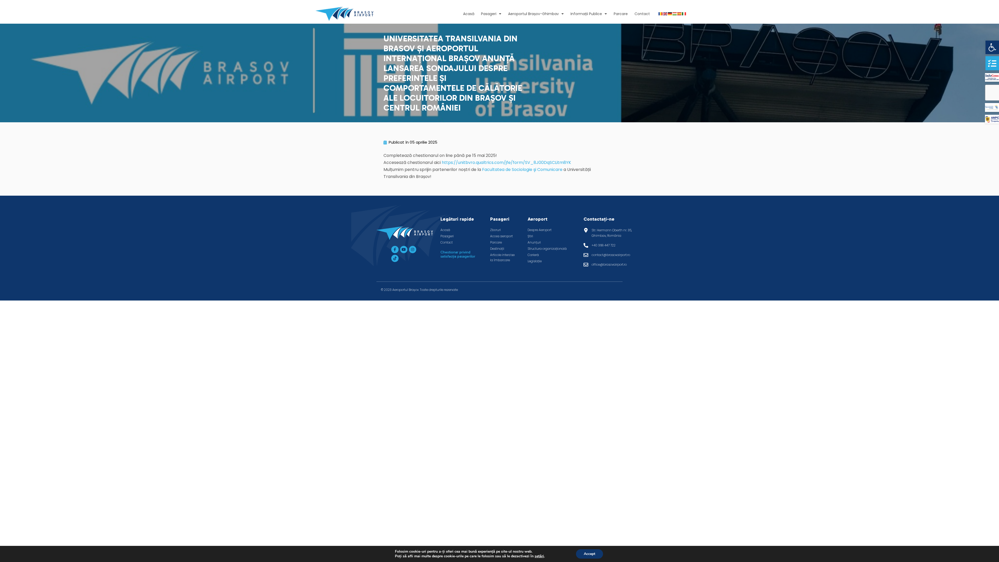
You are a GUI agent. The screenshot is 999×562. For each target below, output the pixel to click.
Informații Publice (586, 13)
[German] (670, 14)
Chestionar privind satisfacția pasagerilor (457, 254)
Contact (642, 13)
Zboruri (495, 230)
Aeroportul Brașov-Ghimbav (533, 13)
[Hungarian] (675, 14)
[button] (992, 47)
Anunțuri (534, 242)
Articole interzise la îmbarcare (502, 257)
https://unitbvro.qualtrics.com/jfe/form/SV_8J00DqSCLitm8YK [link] (506, 162)
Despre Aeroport (540, 230)
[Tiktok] (395, 258)
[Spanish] (679, 14)
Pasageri (488, 13)
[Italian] (684, 14)
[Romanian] (660, 14)
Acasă (468, 13)
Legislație (535, 261)
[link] (522, 170)
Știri (530, 236)
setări (539, 556)
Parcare (621, 13)
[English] (665, 14)
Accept (589, 553)
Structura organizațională (547, 248)
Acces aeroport (501, 236)
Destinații (497, 248)
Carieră (533, 255)
